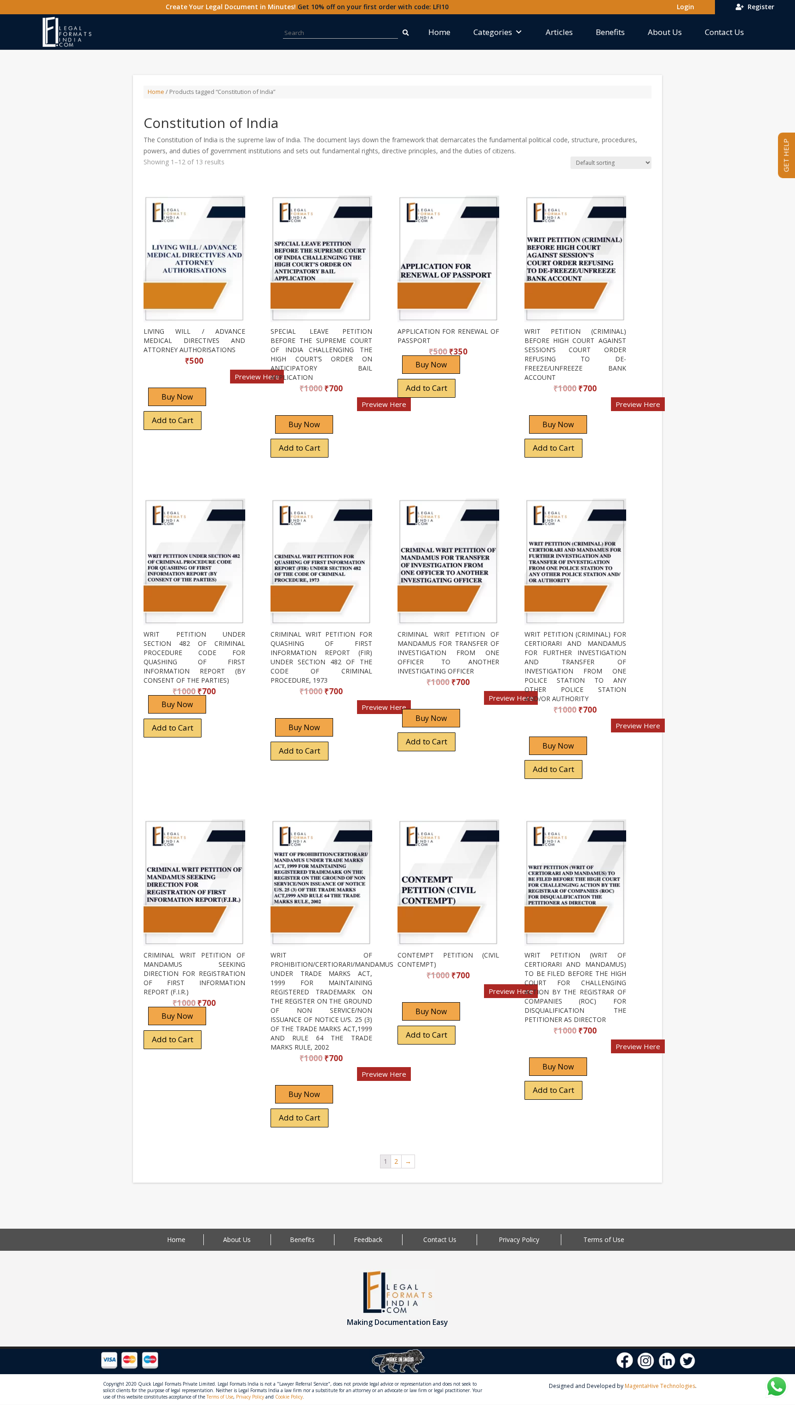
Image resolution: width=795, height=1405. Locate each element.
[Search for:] (405, 32)
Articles (559, 32)
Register (759, 6)
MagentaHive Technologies (660, 1386)
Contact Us (724, 32)
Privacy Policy (519, 1239)
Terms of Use (603, 1239)
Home (439, 32)
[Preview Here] (170, 379)
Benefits (610, 32)
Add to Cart (172, 420)
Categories (492, 32)
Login (683, 6)
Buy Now (177, 397)
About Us (665, 32)
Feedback (368, 1239)
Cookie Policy (289, 1396)
